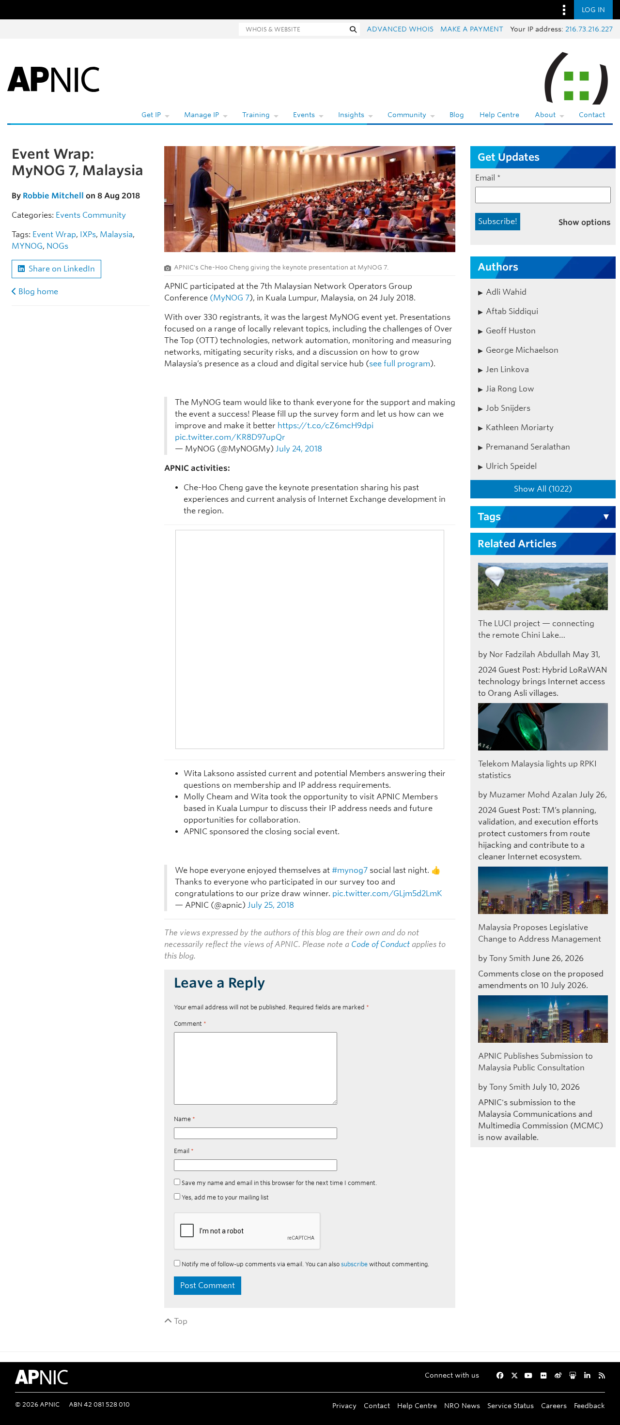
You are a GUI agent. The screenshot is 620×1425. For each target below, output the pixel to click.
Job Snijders (508, 408)
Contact (592, 115)
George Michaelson (522, 350)
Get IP (151, 115)
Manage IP (201, 115)
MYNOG (27, 246)
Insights (351, 115)
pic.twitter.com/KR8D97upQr (230, 437)
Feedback (589, 1405)
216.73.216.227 (589, 29)
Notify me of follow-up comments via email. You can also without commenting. (304, 1264)
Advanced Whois (400, 29)
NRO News (462, 1405)
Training (256, 115)
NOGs (57, 246)
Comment (190, 1023)
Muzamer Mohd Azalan (533, 794)
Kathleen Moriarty (520, 427)
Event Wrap (54, 234)
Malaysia (116, 234)
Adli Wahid (506, 292)
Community (407, 115)
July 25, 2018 (271, 905)
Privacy (344, 1405)
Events (304, 115)
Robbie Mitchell (53, 195)
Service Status (510, 1405)
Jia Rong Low (510, 388)
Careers (554, 1405)
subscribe (354, 1264)
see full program (399, 363)
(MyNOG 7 (228, 297)
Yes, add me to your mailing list (224, 1197)
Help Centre (499, 115)
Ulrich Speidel (511, 466)
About (545, 115)
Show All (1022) (543, 489)
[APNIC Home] (53, 77)
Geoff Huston (511, 330)
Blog (457, 115)
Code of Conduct (380, 944)
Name (184, 1119)
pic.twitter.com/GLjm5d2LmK (387, 893)
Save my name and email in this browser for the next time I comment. (279, 1182)
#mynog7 (350, 870)
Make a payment (471, 29)
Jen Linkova (507, 369)
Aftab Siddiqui (512, 311)
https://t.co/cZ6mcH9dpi (325, 425)
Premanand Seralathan (528, 446)
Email (184, 1151)
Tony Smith (509, 958)
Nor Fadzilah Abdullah (530, 654)
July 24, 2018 (299, 448)
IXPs (88, 234)
